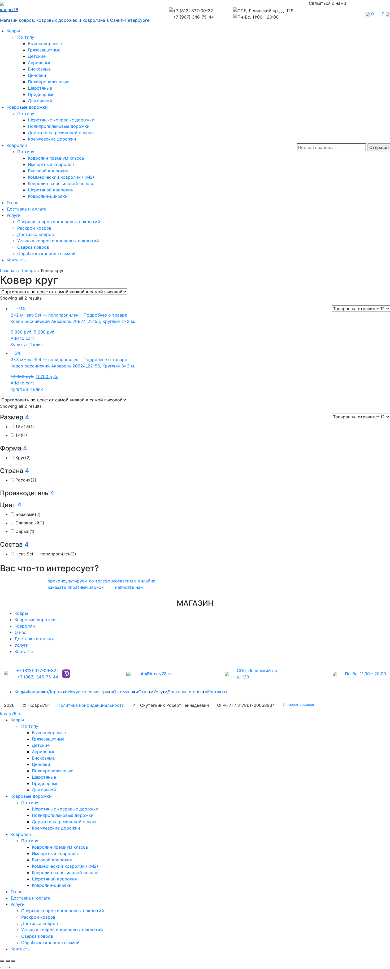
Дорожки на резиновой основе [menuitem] (65, 821)
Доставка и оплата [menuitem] (30, 898)
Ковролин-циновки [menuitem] (52, 885)
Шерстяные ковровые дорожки (61, 119)
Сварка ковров (33, 247)
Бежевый (28, 514)
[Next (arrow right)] (8, 967)
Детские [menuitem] (41, 745)
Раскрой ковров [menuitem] (38, 917)
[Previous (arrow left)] (2, 967)
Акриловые (39, 62)
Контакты (17, 259)
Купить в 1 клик (27, 344)
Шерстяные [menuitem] (44, 777)
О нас (12, 202)
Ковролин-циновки (48, 196)
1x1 (21, 435)
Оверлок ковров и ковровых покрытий (58, 221)
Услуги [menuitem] (18, 904)
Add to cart (22, 338)
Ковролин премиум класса (56, 158)
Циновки (37, 75)
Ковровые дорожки (27, 107)
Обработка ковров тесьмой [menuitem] (50, 942)
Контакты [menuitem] (21, 949)
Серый (24, 531)
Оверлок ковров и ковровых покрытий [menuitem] (62, 910)
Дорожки (58, 691)
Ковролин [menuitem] (21, 834)
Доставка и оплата (26, 209)
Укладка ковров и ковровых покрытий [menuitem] (62, 929)
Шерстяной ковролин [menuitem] (54, 879)
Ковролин (17, 145)
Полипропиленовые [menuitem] (52, 770)
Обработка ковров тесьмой (46, 253)
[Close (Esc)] (2, 961)
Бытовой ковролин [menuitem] (52, 859)
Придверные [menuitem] (45, 783)
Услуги (14, 215)
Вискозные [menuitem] (43, 758)
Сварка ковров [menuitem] (37, 936)
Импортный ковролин (51, 164)
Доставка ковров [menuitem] (39, 923)
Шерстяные (40, 88)
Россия (25, 480)
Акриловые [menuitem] (43, 751)
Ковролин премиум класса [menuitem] (60, 847)
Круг (23, 457)
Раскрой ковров (34, 228)
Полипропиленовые (48, 81)
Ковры (13, 30)
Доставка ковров (35, 234)
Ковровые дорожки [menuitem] (31, 796)
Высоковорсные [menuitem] (49, 732)
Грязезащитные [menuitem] (48, 739)
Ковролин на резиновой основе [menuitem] (65, 872)
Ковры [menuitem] (17, 719)
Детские (37, 56)
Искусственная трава (90, 691)
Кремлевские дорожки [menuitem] (56, 828)
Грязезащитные (44, 49)
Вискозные (39, 69)
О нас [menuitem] (16, 891)
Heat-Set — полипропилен (45, 553)
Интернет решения (299, 705)
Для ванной (40, 100)
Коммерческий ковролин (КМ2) (61, 177)
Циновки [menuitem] (41, 764)
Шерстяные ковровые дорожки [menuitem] (65, 809)
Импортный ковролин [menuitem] (55, 853)
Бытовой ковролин (48, 170)
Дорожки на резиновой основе (61, 132)
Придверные (41, 94)
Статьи (145, 691)
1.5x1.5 (24, 426)
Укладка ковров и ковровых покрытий (58, 240)
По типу (25, 37)
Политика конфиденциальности (90, 705)
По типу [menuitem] (29, 726)
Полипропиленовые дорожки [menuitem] (63, 815)
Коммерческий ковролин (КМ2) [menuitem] (65, 866)
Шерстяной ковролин (50, 189)
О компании (125, 691)
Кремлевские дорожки (52, 139)
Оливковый (29, 522)
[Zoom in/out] (13, 961)
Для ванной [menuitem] (44, 789)
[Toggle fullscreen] (8, 961)
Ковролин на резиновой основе (61, 183)
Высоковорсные (45, 43)
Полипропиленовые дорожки (59, 126)
